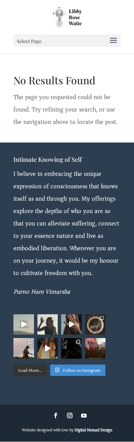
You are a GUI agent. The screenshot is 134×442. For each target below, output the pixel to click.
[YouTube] (84, 416)
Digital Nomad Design (93, 430)
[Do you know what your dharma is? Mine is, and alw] (23, 348)
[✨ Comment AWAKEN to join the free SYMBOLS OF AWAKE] (95, 348)
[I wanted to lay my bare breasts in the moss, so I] (71, 348)
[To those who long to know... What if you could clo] (23, 324)
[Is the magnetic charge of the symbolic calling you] (47, 348)
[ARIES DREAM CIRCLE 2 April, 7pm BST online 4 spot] (95, 324)
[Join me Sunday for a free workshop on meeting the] (71, 324)
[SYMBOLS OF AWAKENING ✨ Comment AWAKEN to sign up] (47, 324)
